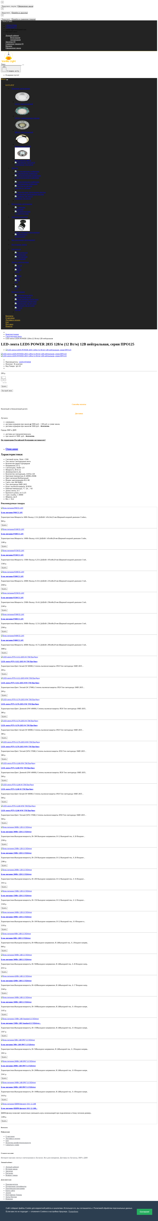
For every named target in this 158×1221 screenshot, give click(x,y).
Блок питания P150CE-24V (12, 555)
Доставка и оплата (13, 320)
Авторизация (15, 40)
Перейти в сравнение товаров (23, 19)
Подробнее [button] (73, 1212)
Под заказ (9, 324)
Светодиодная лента (23, 297)
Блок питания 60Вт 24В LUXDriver (16, 938)
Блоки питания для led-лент (26, 301)
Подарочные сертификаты (16, 1186)
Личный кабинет (12, 1167)
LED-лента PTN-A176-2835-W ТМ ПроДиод (19, 725)
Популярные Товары (14, 1195)
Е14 (16, 282)
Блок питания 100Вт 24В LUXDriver (16, 1002)
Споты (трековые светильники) (27, 232)
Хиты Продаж (11, 1197)
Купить (4, 386)
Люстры (15, 168)
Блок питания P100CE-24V (12, 534)
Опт (7, 322)
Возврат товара (12, 1175)
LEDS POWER (25, 362)
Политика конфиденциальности (18, 1143)
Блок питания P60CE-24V (12, 513)
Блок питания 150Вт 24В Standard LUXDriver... (21, 1023)
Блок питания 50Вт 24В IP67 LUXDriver (18, 1045)
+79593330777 (11, 27)
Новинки (9, 1199)
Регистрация (15, 38)
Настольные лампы (19, 245)
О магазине (10, 318)
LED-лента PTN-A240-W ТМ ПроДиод (17, 789)
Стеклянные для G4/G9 (24, 165)
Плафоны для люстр (23, 199)
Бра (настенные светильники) (23, 240)
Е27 (16, 289)
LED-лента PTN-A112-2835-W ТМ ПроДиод (19, 662)
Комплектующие (18, 292)
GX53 (17, 272)
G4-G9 (17, 268)
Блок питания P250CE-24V (12, 598)
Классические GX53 (23, 146)
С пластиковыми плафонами (26, 184)
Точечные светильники (21, 89)
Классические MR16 (23, 161)
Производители (12, 1184)
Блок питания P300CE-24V (12, 619)
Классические (20, 255)
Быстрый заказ (7, 391)
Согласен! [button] (144, 1212)
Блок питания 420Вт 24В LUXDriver (16, 981)
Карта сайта (10, 1191)
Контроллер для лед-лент (25, 306)
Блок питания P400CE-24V (12, 640)
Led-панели (16, 249)
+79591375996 (11, 25)
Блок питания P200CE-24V (12, 576)
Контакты (9, 316)
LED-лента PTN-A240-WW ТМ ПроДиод (18, 810)
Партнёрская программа (15, 1188)
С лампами (19, 209)
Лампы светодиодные (20, 262)
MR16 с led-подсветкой (24, 132)
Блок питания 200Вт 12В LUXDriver (16, 874)
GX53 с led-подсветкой (24, 104)
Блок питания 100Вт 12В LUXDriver (16, 917)
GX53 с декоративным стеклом (27, 118)
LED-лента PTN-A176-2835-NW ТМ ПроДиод (20, 704)
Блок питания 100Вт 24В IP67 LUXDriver (18, 1087)
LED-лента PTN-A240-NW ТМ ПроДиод (18, 768)
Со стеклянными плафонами (26, 173)
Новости (9, 326)
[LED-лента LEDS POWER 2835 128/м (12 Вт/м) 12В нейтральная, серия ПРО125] (38, 350)
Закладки (9, 1171)
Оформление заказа (25, 6)
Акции (8, 1193)
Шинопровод (20, 237)
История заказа (11, 1169)
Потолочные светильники (22, 204)
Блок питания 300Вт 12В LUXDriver (16, 832)
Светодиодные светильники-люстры (29, 194)
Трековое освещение (20, 217)
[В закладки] (3, 382)
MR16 (17, 278)
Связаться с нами (12, 1145)
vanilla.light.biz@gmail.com (16, 29)
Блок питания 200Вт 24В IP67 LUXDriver (18, 1066)
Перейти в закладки (20, 13)
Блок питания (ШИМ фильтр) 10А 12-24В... (19, 1108)
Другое (17, 310)
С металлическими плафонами (27, 178)
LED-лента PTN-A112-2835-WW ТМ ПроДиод (20, 683)
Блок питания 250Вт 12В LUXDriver (16, 853)
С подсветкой (20, 259)
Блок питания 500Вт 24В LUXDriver (16, 959)
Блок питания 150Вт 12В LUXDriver (16, 896)
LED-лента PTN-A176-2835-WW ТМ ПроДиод (20, 747)
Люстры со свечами (22, 188)
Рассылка (9, 1173)
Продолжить (6, 13)
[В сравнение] (5, 382)
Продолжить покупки (9, 6)
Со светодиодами (22, 214)
